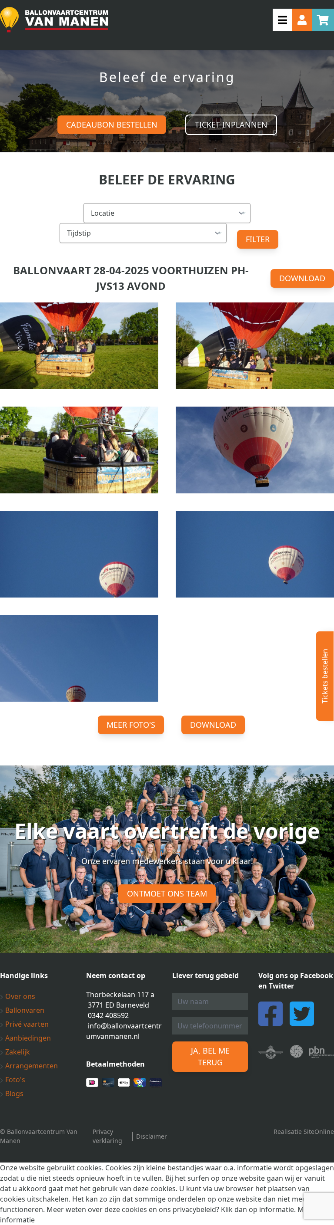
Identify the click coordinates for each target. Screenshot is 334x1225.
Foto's (14, 1079)
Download (302, 278)
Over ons (19, 996)
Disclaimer (151, 1136)
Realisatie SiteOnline (304, 1131)
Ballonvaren (23, 1010)
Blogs (13, 1093)
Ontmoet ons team (167, 893)
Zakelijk (16, 1052)
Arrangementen (30, 1066)
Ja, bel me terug (210, 1056)
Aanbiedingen (27, 1038)
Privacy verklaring (107, 1136)
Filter (258, 239)
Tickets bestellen (325, 676)
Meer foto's (131, 724)
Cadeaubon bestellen (111, 124)
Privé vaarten (26, 1024)
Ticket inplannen (231, 124)
